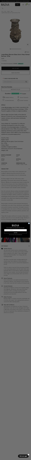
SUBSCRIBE (15, 232)
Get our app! (23, 456)
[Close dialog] (29, 223)
